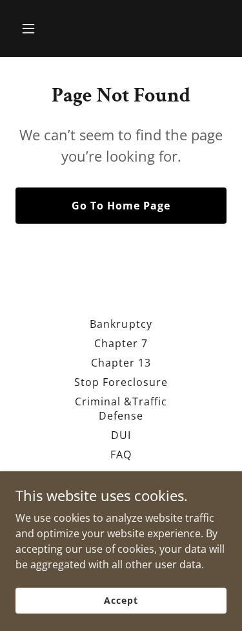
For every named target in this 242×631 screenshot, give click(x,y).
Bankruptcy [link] (121, 324)
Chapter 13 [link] (121, 363)
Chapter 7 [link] (121, 343)
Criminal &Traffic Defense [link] (121, 408)
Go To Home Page (121, 205)
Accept (120, 600)
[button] (31, 28)
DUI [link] (121, 435)
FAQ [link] (121, 454)
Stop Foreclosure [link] (121, 382)
